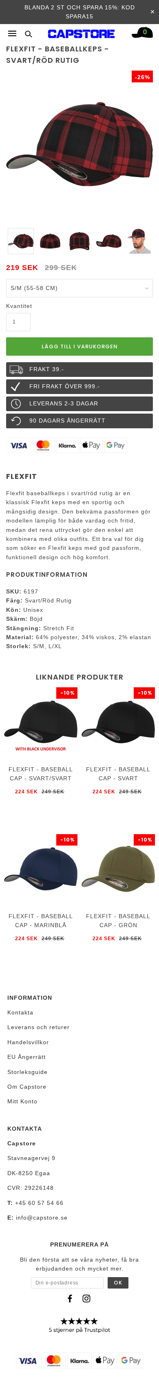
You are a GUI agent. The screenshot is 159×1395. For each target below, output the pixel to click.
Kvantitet (18, 306)
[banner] (81, 32)
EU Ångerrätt (26, 1057)
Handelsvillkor (28, 1042)
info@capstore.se (42, 1217)
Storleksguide (27, 1072)
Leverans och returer (38, 1027)
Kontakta (20, 1012)
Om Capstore (26, 1086)
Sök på (25, 33)
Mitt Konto (22, 1101)
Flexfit (21, 476)
